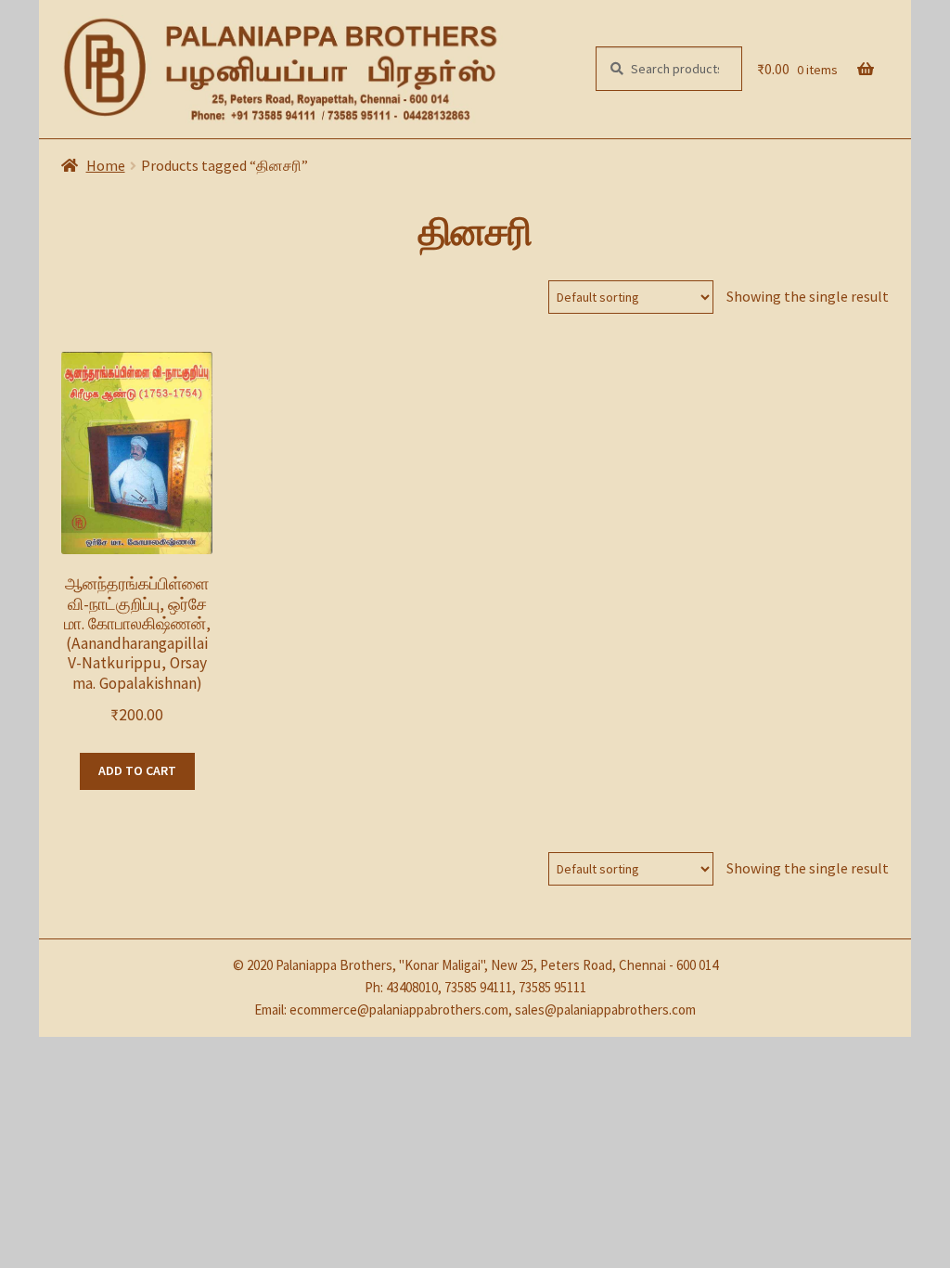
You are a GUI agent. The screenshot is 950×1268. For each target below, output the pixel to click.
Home (105, 165)
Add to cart (137, 770)
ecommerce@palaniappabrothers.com (398, 1009)
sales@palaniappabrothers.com (605, 1009)
